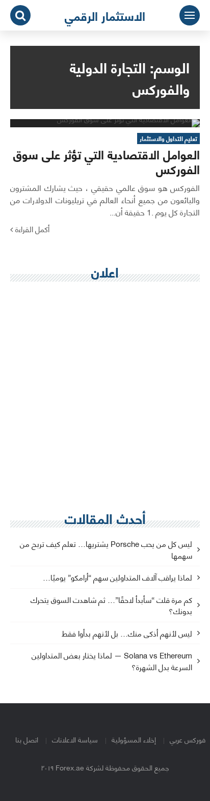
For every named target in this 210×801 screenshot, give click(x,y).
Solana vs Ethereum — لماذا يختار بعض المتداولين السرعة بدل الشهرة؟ (112, 661)
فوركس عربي (187, 739)
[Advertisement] (105, 397)
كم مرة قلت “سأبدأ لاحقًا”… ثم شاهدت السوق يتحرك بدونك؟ (111, 606)
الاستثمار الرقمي (105, 15)
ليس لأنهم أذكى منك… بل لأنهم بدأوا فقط (127, 633)
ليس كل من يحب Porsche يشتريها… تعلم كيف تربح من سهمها (106, 550)
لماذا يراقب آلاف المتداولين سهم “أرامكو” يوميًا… (117, 577)
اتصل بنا (26, 739)
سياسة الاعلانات (75, 739)
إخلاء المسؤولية (134, 739)
